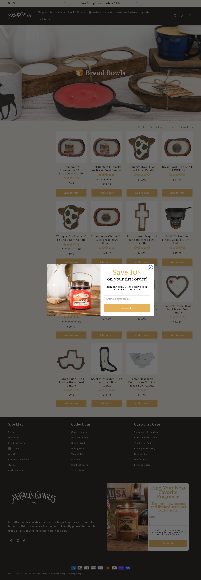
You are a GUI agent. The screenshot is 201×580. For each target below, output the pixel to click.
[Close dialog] (150, 267)
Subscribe (127, 308)
